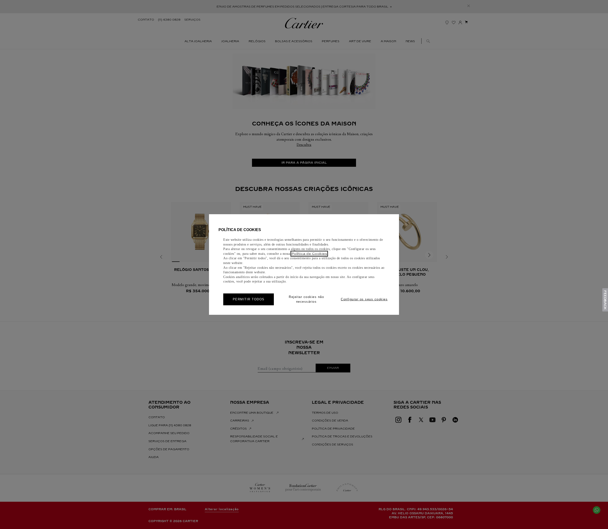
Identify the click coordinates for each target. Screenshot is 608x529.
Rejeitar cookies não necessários (306, 299)
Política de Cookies (309, 254)
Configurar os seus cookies (364, 299)
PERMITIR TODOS (249, 299)
